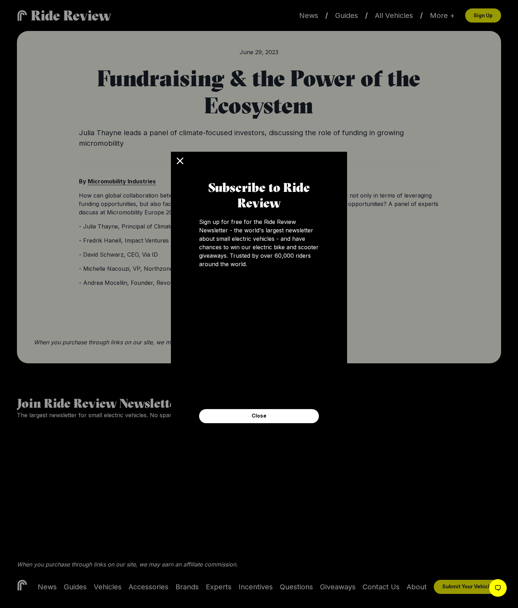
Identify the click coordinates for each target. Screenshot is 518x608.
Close (259, 416)
